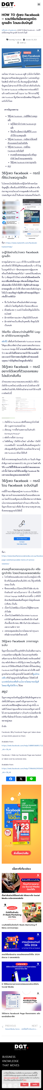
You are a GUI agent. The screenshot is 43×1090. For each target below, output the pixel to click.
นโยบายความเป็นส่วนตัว (11, 1078)
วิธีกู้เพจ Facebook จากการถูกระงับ (23, 162)
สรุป (9, 166)
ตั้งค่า (24, 1080)
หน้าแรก (4, 30)
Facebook (12, 30)
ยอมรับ (35, 1084)
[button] (39, 4)
